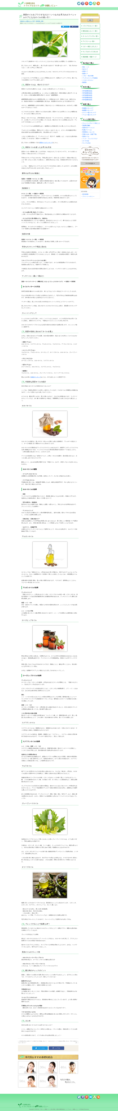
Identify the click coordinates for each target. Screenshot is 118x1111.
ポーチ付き (85, 141)
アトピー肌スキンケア (89, 115)
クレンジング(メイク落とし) (91, 123)
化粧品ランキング (35, 377)
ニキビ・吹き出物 (87, 75)
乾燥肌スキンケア (87, 108)
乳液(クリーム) (86, 130)
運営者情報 (85, 194)
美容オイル (85, 136)
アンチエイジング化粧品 (90, 78)
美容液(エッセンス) (88, 132)
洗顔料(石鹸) (86, 125)
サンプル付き (86, 143)
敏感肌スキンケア (87, 110)
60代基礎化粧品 (87, 99)
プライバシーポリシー (88, 196)
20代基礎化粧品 (87, 91)
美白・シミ (85, 67)
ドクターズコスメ (87, 80)
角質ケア (85, 73)
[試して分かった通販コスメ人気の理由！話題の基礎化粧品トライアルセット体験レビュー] (39, 3)
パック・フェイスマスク (90, 138)
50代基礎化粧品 (87, 97)
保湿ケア (85, 71)
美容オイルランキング (46, 142)
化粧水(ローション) (88, 127)
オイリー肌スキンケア (89, 112)
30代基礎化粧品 (87, 93)
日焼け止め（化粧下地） (90, 134)
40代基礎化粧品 (87, 95)
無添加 (84, 82)
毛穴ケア (85, 69)
